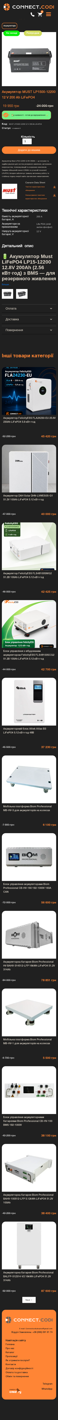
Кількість (28, 136)
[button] (48, 14)
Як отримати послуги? (18, 1361)
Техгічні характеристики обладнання (35, 188)
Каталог (10, 1353)
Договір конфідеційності (19, 1369)
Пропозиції (11, 1357)
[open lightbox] (29, 59)
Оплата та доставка (17, 1373)
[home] (29, 7)
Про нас (10, 1349)
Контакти (11, 1365)
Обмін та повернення (17, 1377)
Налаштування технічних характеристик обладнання (36, 197)
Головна (10, 1345)
